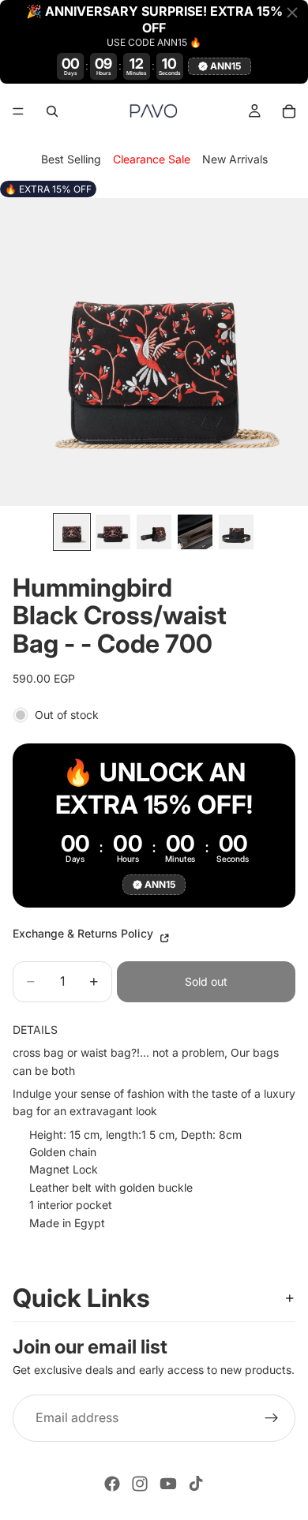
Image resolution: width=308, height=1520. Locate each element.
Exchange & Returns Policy (84, 933)
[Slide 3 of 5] (154, 532)
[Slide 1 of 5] (71, 532)
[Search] (52, 111)
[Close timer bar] (292, 12)
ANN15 (225, 66)
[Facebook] (112, 1483)
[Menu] (18, 111)
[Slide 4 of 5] (195, 532)
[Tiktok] (195, 1483)
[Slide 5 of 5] (236, 532)
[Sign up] (271, 1418)
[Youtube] (168, 1483)
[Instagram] (139, 1483)
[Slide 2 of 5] (113, 532)
